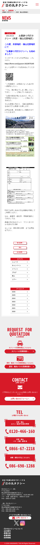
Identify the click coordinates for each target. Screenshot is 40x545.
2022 (13, 305)
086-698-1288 (22, 465)
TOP (3, 10)
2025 (13, 295)
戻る (20, 247)
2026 (13, 292)
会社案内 (7, 531)
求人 (13, 276)
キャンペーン (16, 265)
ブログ (14, 272)
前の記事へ (20, 243)
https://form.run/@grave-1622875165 (19, 64)
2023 (13, 301)
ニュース (15, 262)
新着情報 (11, 10)
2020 (13, 311)
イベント (15, 269)
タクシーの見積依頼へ (20, 351)
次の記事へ (20, 252)
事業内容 (7, 533)
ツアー (14, 279)
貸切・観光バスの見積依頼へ (20, 366)
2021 (13, 308)
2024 (13, 298)
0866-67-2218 (22, 448)
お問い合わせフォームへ (20, 399)
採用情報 (7, 538)
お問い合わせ (21, 518)
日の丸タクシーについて (13, 529)
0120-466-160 (22, 431)
